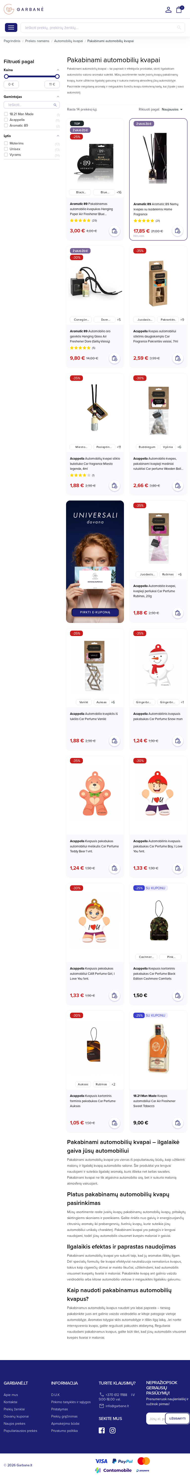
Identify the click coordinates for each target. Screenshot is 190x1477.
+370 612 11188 (116, 1394)
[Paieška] (179, 27)
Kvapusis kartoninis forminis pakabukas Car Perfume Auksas (93, 1100)
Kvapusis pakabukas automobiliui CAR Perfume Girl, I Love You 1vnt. (92, 973)
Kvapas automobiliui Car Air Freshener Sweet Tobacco (154, 1100)
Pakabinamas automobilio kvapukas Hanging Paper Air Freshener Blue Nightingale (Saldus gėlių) (91, 208)
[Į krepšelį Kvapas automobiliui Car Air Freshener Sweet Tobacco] (177, 1122)
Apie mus (11, 1394)
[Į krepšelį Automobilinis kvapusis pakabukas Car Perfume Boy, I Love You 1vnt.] (177, 868)
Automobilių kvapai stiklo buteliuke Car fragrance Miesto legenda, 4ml (95, 463)
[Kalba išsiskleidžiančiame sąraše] (168, 9)
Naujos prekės (14, 1423)
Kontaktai (10, 1401)
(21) (158, 221)
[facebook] (102, 1430)
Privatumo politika (64, 1430)
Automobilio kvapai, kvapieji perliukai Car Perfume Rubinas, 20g (154, 591)
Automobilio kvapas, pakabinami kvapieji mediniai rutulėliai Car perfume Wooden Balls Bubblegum (158, 463)
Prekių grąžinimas (64, 1416)
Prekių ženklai (14, 1409)
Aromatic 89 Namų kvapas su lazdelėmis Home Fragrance (156, 209)
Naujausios (170, 109)
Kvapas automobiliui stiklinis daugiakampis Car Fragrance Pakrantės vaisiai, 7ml (155, 336)
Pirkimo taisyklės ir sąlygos (71, 1401)
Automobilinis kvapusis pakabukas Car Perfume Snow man (158, 716)
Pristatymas (59, 1409)
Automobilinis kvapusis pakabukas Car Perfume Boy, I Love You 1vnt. (157, 846)
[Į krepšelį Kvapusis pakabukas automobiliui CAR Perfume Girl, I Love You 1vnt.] (114, 995)
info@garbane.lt (117, 1405)
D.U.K (55, 1394)
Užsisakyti (177, 1418)
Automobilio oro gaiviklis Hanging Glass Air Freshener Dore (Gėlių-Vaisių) (90, 336)
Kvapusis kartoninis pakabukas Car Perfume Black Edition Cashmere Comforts (154, 973)
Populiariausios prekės (20, 1430)
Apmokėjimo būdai (65, 1423)
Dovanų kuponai (16, 1416)
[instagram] (113, 1430)
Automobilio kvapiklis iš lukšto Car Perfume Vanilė (94, 716)
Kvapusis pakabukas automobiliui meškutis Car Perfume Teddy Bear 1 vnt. (94, 846)
